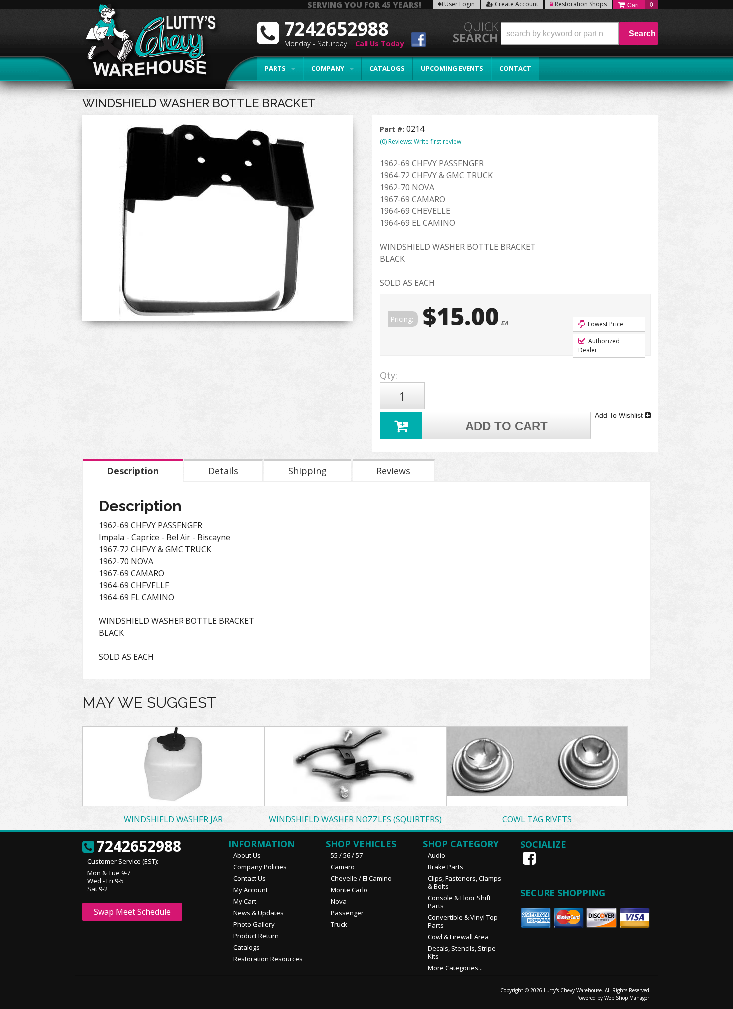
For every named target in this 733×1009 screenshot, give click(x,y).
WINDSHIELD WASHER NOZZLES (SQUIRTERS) (355, 819)
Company (327, 68)
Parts (275, 68)
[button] (579, 33)
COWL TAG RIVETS (537, 819)
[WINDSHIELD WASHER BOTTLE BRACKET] (218, 220)
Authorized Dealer (599, 345)
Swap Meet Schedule (132, 911)
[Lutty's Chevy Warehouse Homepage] (145, 43)
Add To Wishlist (620, 415)
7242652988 (138, 847)
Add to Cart (506, 426)
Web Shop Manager (626, 997)
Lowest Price (604, 324)
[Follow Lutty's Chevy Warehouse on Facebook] (418, 41)
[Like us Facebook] (530, 858)
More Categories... (455, 968)
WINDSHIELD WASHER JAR (173, 819)
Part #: (393, 129)
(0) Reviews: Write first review (420, 141)
